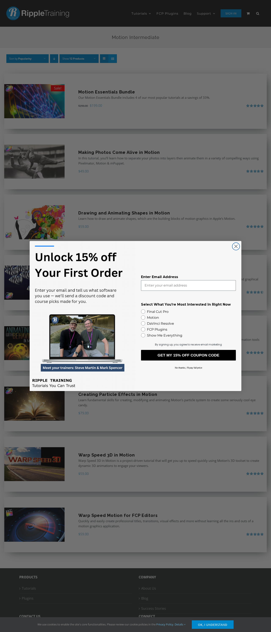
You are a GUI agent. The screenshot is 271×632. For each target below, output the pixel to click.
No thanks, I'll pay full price (188, 367)
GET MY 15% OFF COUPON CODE (188, 355)
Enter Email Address (159, 277)
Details (179, 624)
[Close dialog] (236, 246)
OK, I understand (212, 624)
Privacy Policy (164, 624)
